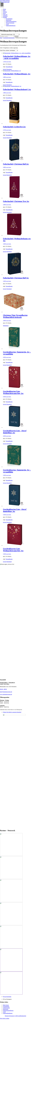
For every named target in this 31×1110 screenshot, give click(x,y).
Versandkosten (9, 66)
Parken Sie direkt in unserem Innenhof (12, 712)
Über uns (5, 14)
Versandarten (6, 1006)
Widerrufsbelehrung (10, 25)
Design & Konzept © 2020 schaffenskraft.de (15, 1015)
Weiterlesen (6, 325)
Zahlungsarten (6, 1007)
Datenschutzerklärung (11, 21)
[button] (4, 1018)
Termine (5, 12)
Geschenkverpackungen (9, 37)
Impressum (8, 20)
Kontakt (5, 17)
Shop (4, 10)
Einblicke (5, 16)
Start (1, 37)
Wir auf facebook (10, 22)
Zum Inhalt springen (5, 0)
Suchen (16, 36)
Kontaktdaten (9, 18)
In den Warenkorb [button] (7, 69)
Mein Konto (6, 1005)
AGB (7, 24)
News (4, 13)
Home (4, 9)
